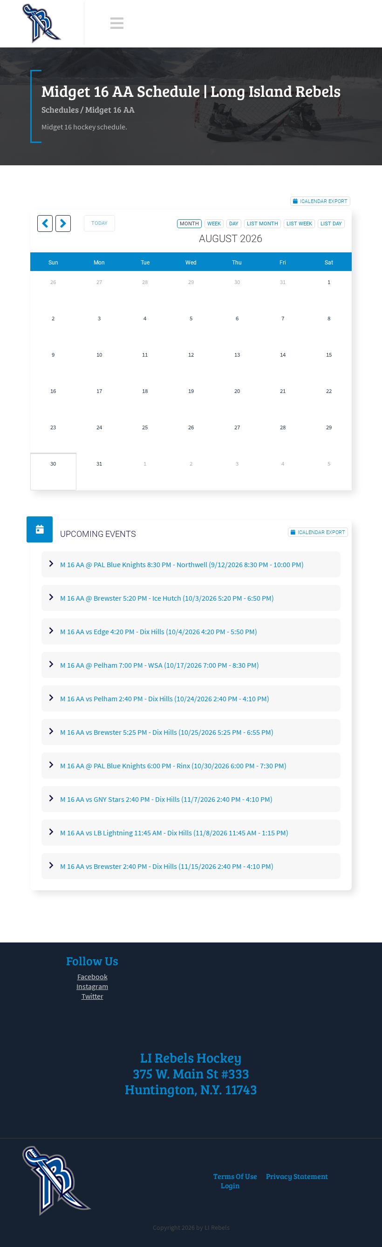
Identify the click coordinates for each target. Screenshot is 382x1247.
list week (299, 224)
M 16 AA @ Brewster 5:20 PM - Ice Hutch (167, 598)
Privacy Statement (297, 1176)
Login (230, 1185)
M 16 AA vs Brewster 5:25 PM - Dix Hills (166, 732)
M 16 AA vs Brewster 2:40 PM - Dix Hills (166, 866)
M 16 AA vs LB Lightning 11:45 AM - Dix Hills (174, 832)
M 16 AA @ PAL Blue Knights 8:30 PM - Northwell (182, 564)
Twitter (92, 996)
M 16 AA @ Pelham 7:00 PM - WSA (159, 665)
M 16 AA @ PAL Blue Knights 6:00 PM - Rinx (173, 765)
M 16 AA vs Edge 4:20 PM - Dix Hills (158, 631)
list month (262, 224)
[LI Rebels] (41, 23)
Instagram (92, 986)
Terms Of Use (235, 1176)
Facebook (92, 976)
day (234, 224)
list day (331, 224)
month (189, 224)
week (214, 224)
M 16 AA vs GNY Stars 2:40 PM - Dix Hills (166, 799)
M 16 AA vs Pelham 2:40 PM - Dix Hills (164, 698)
